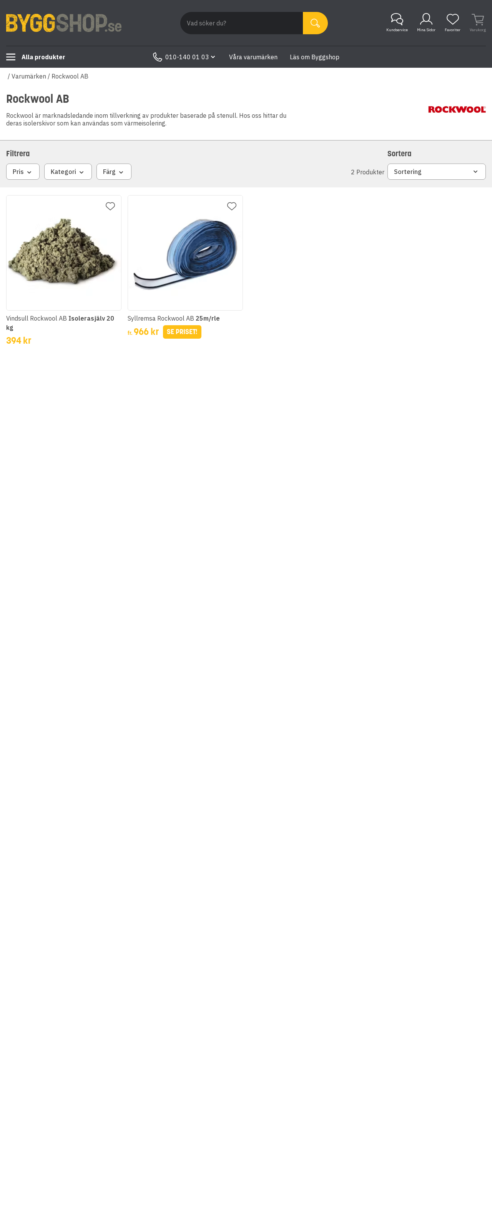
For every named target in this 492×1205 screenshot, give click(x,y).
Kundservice (397, 29)
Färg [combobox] (109, 171)
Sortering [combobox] (408, 171)
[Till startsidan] (63, 23)
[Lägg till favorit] (110, 206)
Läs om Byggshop (314, 57)
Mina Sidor (426, 29)
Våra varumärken (253, 57)
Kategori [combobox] (63, 171)
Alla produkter (43, 57)
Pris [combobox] (18, 171)
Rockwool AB (70, 76)
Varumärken (29, 76)
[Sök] (315, 23)
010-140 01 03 (187, 57)
